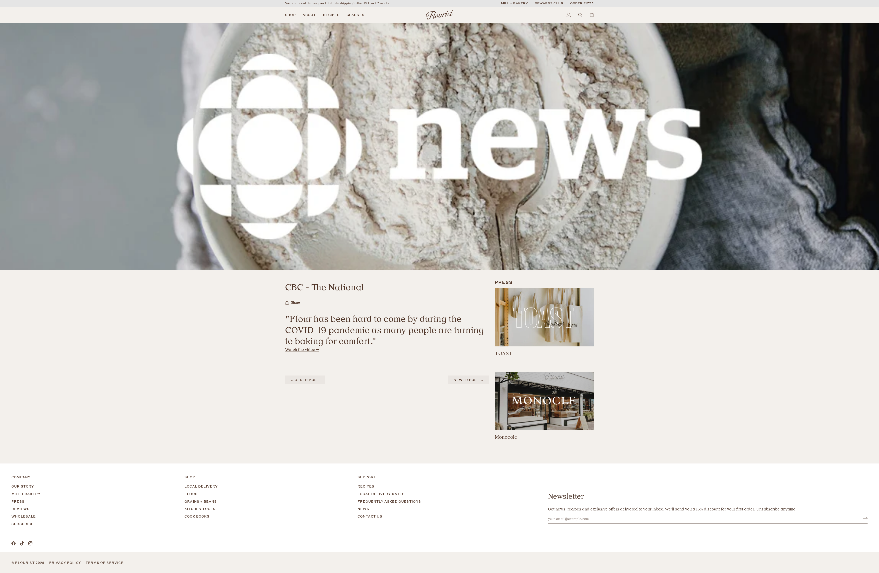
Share (295, 302)
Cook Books (196, 516)
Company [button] (20, 477)
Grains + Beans (200, 501)
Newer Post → (469, 380)
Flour (191, 494)
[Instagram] (30, 543)
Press (17, 501)
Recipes (366, 486)
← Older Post (304, 380)
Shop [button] (189, 477)
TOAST (504, 353)
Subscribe (22, 524)
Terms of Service (105, 563)
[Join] (864, 518)
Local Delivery (201, 486)
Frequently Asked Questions (389, 501)
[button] (292, 15)
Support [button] (367, 477)
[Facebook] (13, 543)
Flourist (25, 563)
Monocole (506, 437)
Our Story (22, 486)
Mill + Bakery (26, 494)
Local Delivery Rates (381, 494)
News (363, 509)
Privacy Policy (65, 563)
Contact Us (370, 516)
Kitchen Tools (199, 509)
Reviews (20, 509)
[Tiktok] (22, 543)
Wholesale (23, 516)
